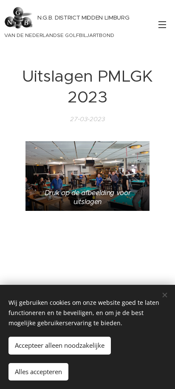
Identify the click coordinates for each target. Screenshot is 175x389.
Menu (162, 24)
